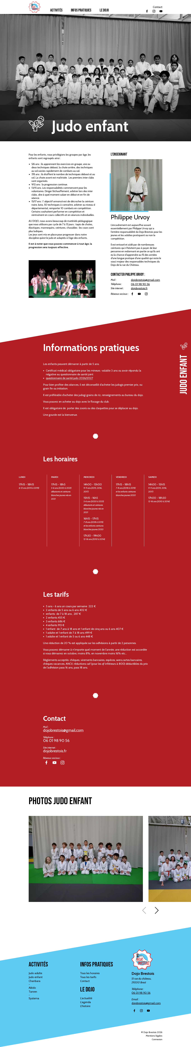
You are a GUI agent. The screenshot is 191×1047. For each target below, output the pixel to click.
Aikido (32, 987)
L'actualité (86, 998)
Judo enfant (36, 977)
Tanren (33, 991)
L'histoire (85, 1006)
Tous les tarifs (88, 977)
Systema (34, 998)
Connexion (157, 1039)
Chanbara (34, 981)
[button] (156, 910)
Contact (157, 7)
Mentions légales (154, 1035)
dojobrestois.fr (139, 288)
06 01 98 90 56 (140, 284)
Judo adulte (35, 973)
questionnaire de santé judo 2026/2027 (69, 378)
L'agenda (85, 1002)
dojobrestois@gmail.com (145, 280)
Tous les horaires (90, 973)
